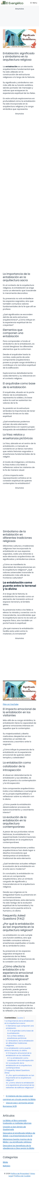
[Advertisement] (19, 17)
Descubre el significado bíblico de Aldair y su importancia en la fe (19, 1134)
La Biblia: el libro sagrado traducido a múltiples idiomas (17, 1121)
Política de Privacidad (20, 1173)
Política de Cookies (22, 1176)
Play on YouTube (10, 704)
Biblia (5, 1162)
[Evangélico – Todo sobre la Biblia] (12, 3)
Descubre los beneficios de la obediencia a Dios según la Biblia (18, 1147)
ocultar (20, 1018)
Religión (6, 1165)
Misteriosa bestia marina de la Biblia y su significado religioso (17, 1140)
